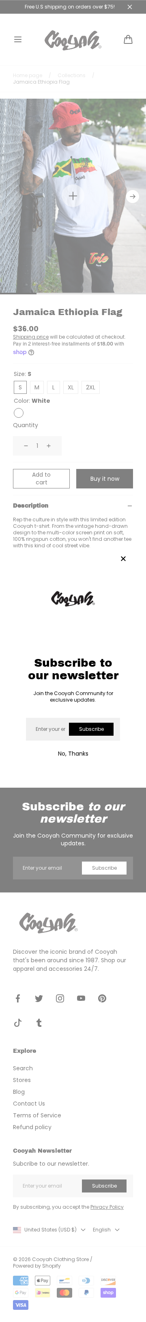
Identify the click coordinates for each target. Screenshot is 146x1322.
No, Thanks (73, 754)
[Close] (123, 559)
